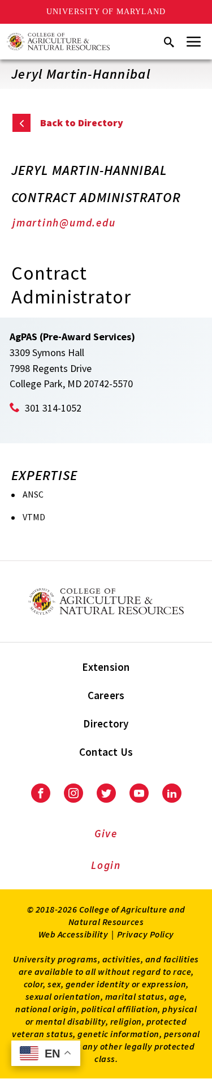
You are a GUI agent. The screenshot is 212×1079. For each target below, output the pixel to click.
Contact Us (106, 752)
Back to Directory (81, 122)
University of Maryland (106, 11)
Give (106, 833)
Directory (105, 723)
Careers (106, 695)
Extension (105, 667)
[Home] (58, 41)
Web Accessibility (73, 934)
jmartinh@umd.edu (63, 222)
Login (106, 865)
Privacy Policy (145, 934)
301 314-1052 (53, 407)
